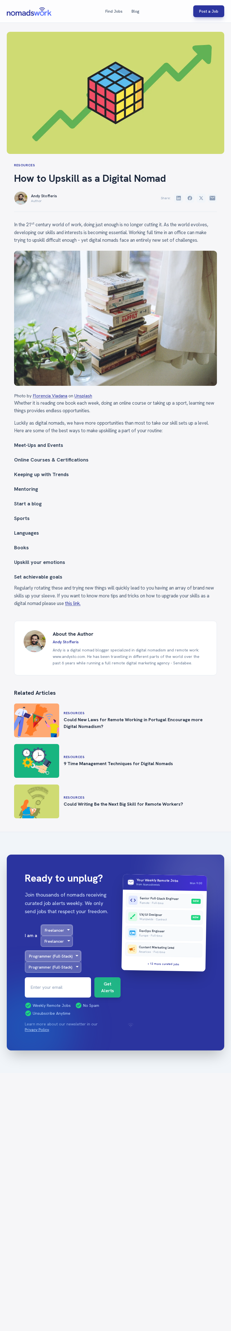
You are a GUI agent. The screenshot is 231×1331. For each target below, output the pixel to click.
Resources (24, 165)
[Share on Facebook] (189, 198)
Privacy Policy (37, 1029)
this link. (73, 603)
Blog (135, 11)
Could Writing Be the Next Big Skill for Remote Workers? (123, 804)
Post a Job (208, 11)
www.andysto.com (69, 656)
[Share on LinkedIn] (178, 198)
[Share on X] (201, 198)
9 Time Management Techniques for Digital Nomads (118, 764)
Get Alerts (107, 987)
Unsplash (83, 396)
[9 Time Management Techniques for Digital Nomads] (36, 761)
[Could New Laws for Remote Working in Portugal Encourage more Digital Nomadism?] (36, 720)
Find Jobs (114, 11)
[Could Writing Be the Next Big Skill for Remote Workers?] (36, 801)
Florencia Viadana (50, 396)
